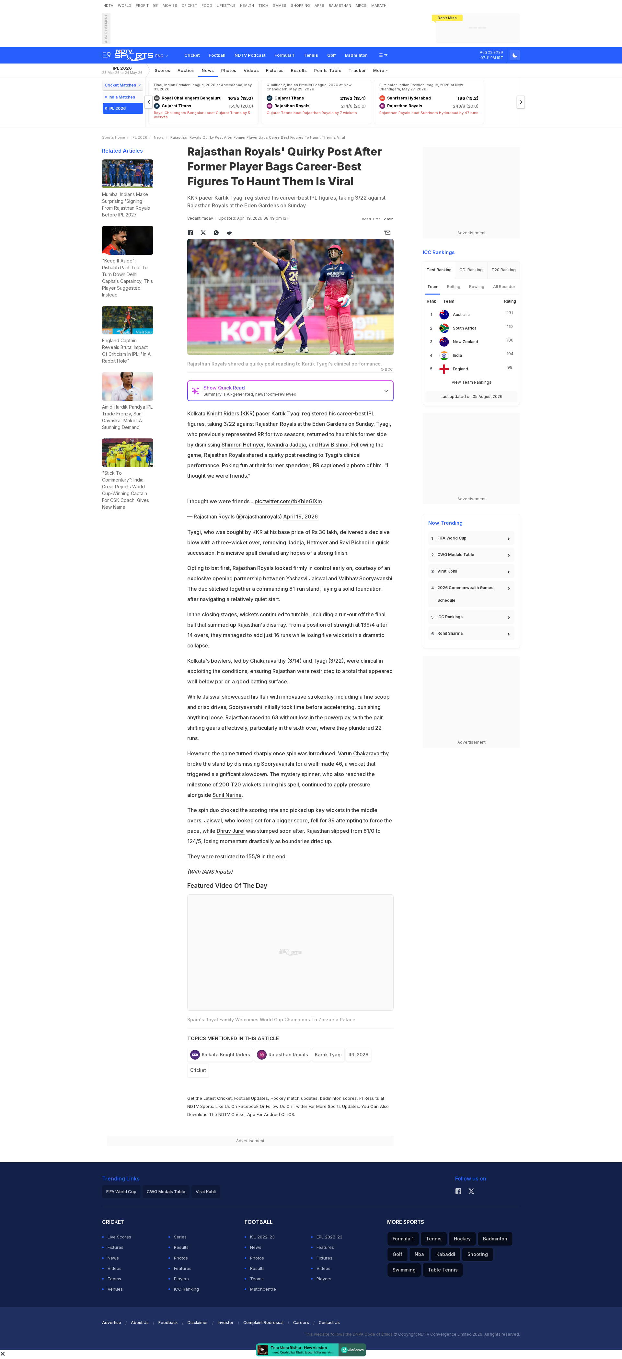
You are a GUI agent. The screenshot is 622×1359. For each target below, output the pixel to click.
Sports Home (113, 137)
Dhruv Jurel (231, 831)
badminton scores (338, 1098)
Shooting (477, 1254)
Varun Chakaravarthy (363, 753)
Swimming (404, 1269)
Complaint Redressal (263, 1322)
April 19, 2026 (300, 516)
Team (432, 286)
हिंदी (155, 5)
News (208, 70)
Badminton (356, 55)
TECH (263, 5)
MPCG (361, 5)
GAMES (279, 5)
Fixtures (275, 70)
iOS (290, 1114)
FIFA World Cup (451, 538)
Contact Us (329, 1322)
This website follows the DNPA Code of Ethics (349, 1334)
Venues (115, 1289)
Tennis (311, 55)
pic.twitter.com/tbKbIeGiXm (288, 501)
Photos (228, 70)
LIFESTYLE (226, 5)
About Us (140, 1322)
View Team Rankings (471, 382)
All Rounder (504, 286)
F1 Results (369, 1098)
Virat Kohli (447, 571)
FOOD (207, 5)
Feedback (168, 1322)
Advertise (111, 1322)
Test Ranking (439, 269)
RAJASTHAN (340, 5)
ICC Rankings (450, 616)
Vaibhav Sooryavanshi (365, 578)
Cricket (192, 55)
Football (217, 55)
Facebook (248, 1106)
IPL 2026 (122, 70)
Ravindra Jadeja (286, 444)
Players (181, 1278)
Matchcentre (263, 1289)
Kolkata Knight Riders (226, 1054)
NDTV (108, 5)
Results (299, 70)
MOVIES (170, 5)
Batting (453, 286)
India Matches (122, 97)
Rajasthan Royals (288, 1054)
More (379, 70)
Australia (461, 314)
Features (182, 1268)
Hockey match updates (294, 1098)
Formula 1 (284, 55)
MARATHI (379, 5)
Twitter (300, 1106)
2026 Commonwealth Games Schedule (465, 594)
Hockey (462, 1238)
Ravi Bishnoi (334, 444)
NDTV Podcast (250, 55)
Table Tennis (443, 1269)
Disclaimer (198, 1322)
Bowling (476, 286)
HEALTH (247, 5)
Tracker (357, 70)
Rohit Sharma (450, 633)
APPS (319, 5)
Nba (419, 1254)
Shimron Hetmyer (243, 444)
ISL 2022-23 (262, 1236)
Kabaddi (445, 1254)
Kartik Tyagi (286, 413)
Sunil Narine (227, 795)
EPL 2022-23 (329, 1236)
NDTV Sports (200, 1106)
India (457, 355)
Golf (331, 55)
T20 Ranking (503, 269)
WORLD (124, 5)
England (460, 368)
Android (272, 1114)
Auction (186, 70)
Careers (301, 1322)
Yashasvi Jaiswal (306, 578)
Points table (327, 70)
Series (180, 1236)
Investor (226, 1322)
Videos (251, 70)
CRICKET (189, 5)
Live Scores (119, 1236)
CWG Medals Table (455, 554)
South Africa (465, 328)
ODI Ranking (471, 269)
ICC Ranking (186, 1289)
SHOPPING (300, 5)
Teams (114, 1278)
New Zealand (465, 341)
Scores (162, 70)
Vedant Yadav (200, 218)
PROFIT (142, 5)
